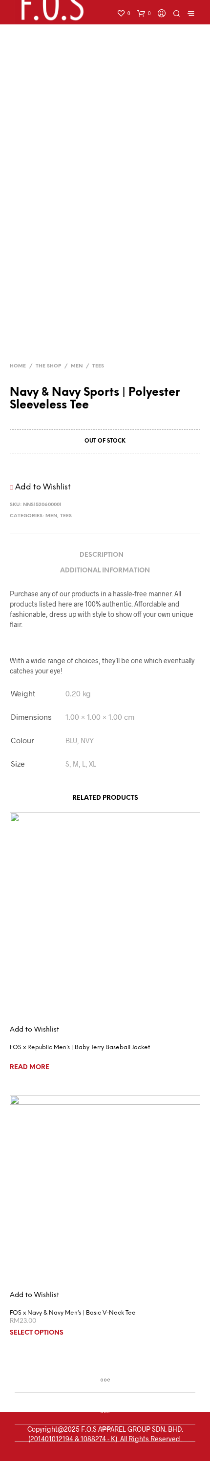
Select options (36, 1333)
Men (77, 366)
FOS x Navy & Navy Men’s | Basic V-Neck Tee (73, 1313)
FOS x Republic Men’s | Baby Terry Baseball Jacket (80, 1047)
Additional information (105, 571)
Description (102, 555)
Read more (29, 1067)
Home (18, 366)
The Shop (48, 366)
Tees (98, 366)
